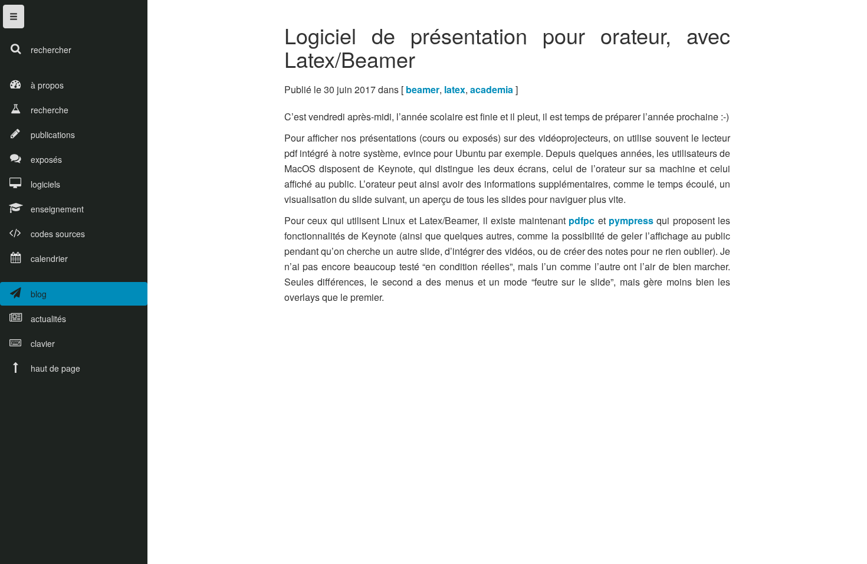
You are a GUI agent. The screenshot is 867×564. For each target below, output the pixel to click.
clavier (43, 343)
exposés (46, 159)
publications (53, 134)
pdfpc (582, 220)
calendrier (49, 258)
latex (454, 89)
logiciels (45, 184)
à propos (47, 85)
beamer (422, 89)
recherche (49, 110)
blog (39, 294)
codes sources (58, 234)
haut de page (55, 368)
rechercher (51, 49)
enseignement (57, 209)
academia (491, 89)
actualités (48, 318)
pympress (631, 220)
